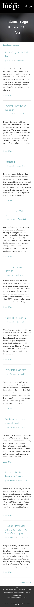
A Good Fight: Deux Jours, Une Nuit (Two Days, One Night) (16, 530)
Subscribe (6, 601)
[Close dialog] (31, 584)
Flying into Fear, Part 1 (16, 370)
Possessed (10, 162)
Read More (7, 95)
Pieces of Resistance (15, 318)
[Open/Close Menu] (31, 6)
